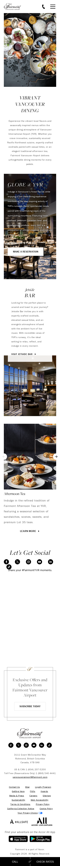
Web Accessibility (39, 800)
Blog (27, 787)
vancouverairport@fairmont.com (30, 777)
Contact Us (14, 787)
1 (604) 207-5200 (36, 769)
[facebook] (6, 561)
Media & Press (16, 795)
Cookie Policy (46, 808)
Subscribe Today (30, 706)
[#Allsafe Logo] (18, 821)
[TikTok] (9, 566)
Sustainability (18, 800)
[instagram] (28, 561)
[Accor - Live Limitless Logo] (41, 821)
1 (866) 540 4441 (46, 773)
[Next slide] (56, 456)
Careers (33, 795)
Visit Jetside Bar (22, 354)
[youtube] (39, 561)
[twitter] (17, 561)
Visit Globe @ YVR (20, 243)
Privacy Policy (43, 804)
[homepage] (14, 6)
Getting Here (18, 791)
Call (15, 861)
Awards (44, 791)
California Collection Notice (20, 808)
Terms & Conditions (20, 804)
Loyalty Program (43, 787)
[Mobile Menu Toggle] (52, 6)
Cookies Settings (30, 813)
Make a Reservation (25, 251)
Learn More (28, 531)
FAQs (32, 791)
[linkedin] (50, 561)
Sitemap (47, 795)
